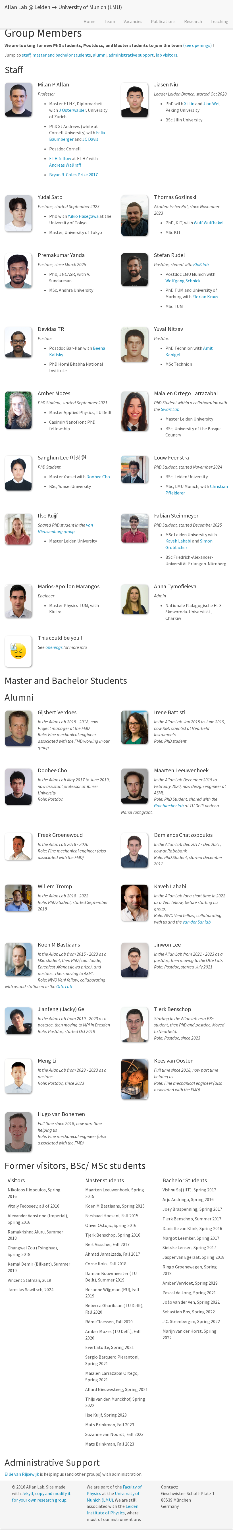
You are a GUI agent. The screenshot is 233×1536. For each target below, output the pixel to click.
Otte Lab (64, 986)
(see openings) (197, 45)
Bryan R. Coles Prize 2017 (73, 174)
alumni (100, 55)
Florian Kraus (205, 296)
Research (193, 21)
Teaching (219, 21)
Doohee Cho (98, 476)
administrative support (131, 55)
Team (109, 21)
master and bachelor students (61, 55)
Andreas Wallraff (65, 165)
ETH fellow (60, 158)
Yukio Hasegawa (83, 216)
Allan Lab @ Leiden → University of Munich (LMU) (63, 7)
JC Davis (90, 139)
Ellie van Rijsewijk (22, 1474)
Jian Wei (211, 103)
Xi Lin (189, 103)
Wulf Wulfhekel (209, 222)
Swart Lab (170, 409)
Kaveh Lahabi (178, 541)
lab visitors (166, 55)
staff (26, 55)
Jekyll (27, 1493)
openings (54, 647)
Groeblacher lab (169, 805)
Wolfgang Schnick (182, 280)
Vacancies (133, 21)
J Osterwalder (72, 110)
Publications (163, 21)
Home (89, 21)
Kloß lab (201, 264)
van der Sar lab (197, 922)
